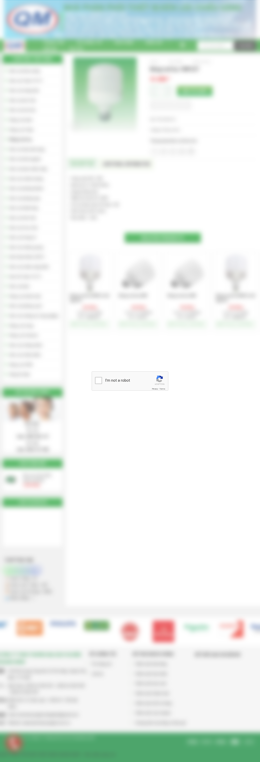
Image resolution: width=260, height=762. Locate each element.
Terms (162, 388)
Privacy (155, 388)
